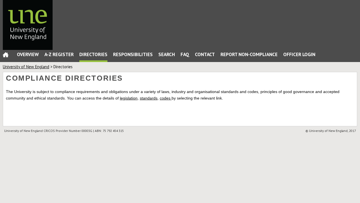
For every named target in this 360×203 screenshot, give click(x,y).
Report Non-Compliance (249, 54)
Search (166, 54)
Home (5, 56)
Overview (28, 54)
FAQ (185, 54)
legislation (129, 98)
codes (166, 98)
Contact (205, 54)
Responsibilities (133, 54)
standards (149, 98)
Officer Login (299, 54)
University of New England (26, 66)
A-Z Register (59, 54)
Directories (93, 54)
